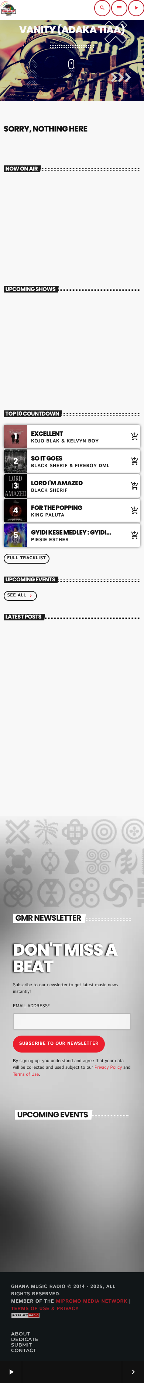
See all (20, 595)
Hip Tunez (47, 339)
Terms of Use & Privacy (45, 1308)
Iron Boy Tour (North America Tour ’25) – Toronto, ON (80, 1216)
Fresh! (43, 371)
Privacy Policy (108, 1068)
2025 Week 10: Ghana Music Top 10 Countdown (86, 738)
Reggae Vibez (52, 307)
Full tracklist (26, 558)
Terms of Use (26, 1075)
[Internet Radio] (25, 1323)
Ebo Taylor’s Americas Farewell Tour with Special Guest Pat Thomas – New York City (86, 1154)
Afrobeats (25, 230)
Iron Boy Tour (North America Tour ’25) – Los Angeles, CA (82, 1183)
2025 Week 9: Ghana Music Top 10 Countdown (85, 771)
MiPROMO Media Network (91, 1301)
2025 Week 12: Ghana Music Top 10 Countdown (86, 673)
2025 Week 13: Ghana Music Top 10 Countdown (86, 641)
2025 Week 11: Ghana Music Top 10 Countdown (85, 706)
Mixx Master (34, 243)
